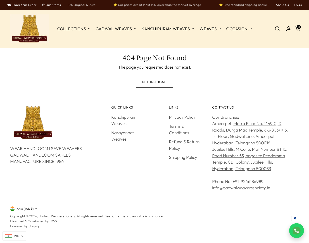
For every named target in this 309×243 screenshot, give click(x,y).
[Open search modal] (277, 28)
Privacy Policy (182, 117)
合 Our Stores (51, 5)
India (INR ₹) (25, 209)
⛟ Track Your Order (21, 5)
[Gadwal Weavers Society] (29, 28)
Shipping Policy (183, 157)
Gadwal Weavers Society (56, 216)
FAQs (298, 5)
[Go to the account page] (286, 28)
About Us (282, 5)
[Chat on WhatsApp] (296, 230)
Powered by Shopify (25, 226)
